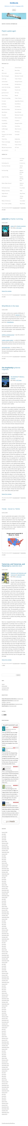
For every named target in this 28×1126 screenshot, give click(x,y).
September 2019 (5, 982)
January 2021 (4, 953)
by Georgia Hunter (12, 704)
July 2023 (4, 899)
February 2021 (5, 951)
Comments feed (5, 688)
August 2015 (4, 1070)
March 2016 (4, 1058)
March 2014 (4, 1101)
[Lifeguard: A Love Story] (3, 751)
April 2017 (4, 1034)
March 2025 (4, 863)
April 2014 (4, 1099)
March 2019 (4, 993)
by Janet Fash (10, 700)
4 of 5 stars (19, 380)
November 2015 (5, 1065)
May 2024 (4, 881)
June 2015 (4, 1074)
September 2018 (5, 1004)
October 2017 (5, 1024)
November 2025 (5, 848)
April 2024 (4, 883)
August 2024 (4, 875)
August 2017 (4, 1027)
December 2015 (5, 1063)
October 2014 (5, 1089)
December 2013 (5, 1107)
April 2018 (4, 1013)
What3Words (10, 322)
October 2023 (5, 893)
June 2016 (4, 1052)
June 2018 (4, 1009)
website (17, 315)
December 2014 (5, 1085)
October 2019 (5, 980)
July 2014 (4, 1094)
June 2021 (4, 944)
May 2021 (4, 946)
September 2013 (5, 1112)
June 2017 (4, 1031)
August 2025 (4, 854)
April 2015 (4, 1078)
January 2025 (4, 866)
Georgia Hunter (9, 770)
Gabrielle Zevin (21, 575)
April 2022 (4, 926)
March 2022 (4, 928)
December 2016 (5, 1042)
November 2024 (5, 870)
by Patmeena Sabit (9, 706)
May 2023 (4, 902)
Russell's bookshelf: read (10, 725)
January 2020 (4, 975)
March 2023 (4, 906)
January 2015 (4, 1083)
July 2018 (4, 1007)
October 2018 (5, 1002)
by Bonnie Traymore (11, 368)
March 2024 (4, 884)
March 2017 (4, 1036)
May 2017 (4, 1033)
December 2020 (5, 955)
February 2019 (5, 995)
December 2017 (5, 1020)
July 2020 (4, 964)
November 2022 (5, 913)
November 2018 (5, 1000)
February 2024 (5, 886)
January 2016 (4, 1061)
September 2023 (5, 895)
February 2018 (5, 1016)
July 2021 (4, 942)
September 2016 (5, 1047)
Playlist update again (9, 31)
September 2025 (5, 852)
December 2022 (5, 911)
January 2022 (4, 931)
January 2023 (4, 910)
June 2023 (4, 901)
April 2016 (4, 1056)
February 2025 (5, 865)
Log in (3, 684)
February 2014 (5, 1103)
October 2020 (5, 958)
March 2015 (4, 1080)
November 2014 (5, 1087)
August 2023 (4, 897)
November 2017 (5, 1022)
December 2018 (5, 998)
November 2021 (5, 935)
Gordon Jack (8, 730)
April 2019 (4, 991)
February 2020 (5, 973)
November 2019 (5, 978)
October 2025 (5, 850)
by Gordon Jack (12, 698)
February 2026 (5, 843)
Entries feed (4, 686)
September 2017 (5, 1025)
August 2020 (4, 962)
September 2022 (5, 917)
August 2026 (4, 832)
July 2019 (4, 986)
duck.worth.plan (6, 347)
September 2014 (5, 1090)
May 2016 (4, 1054)
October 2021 (5, 937)
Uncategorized (16, 207)
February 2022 (5, 930)
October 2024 (5, 872)
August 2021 (4, 940)
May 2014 (4, 1098)
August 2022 (4, 919)
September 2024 (5, 874)
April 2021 (4, 948)
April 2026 (4, 839)
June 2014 (4, 1096)
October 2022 (5, 915)
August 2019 (4, 984)
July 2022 (4, 921)
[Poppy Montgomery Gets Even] (3, 730)
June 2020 (4, 966)
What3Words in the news (10, 306)
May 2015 (4, 1076)
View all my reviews (6, 291)
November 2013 (5, 1108)
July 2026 (4, 834)
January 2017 (4, 1040)
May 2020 (4, 968)
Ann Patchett (8, 804)
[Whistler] (3, 805)
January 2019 (4, 996)
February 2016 (5, 1060)
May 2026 (4, 837)
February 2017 (5, 1038)
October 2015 (5, 1067)
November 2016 (5, 1043)
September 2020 (5, 960)
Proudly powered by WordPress (8, 1123)
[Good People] (3, 788)
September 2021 (5, 939)
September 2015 (5, 1069)
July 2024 (4, 877)
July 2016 (4, 1051)
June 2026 (4, 836)
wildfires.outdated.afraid (8, 335)
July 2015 (4, 1072)
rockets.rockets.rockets (7, 340)
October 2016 (5, 1045)
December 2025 (5, 846)
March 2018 (4, 1014)
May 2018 (4, 1011)
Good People (8, 785)
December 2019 (5, 977)
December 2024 (5, 868)
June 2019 (4, 987)
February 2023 (5, 908)
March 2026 (4, 841)
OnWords (14, 3)
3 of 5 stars (19, 228)
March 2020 (4, 971)
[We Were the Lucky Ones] (3, 770)
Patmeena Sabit (9, 787)
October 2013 (5, 1110)
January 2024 (4, 888)
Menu (14, 9)
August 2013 (4, 1114)
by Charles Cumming (12, 219)
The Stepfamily (14, 376)
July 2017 (4, 1029)
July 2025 (4, 855)
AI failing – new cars (6, 702)
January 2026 (4, 845)
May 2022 (4, 924)
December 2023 (5, 890)
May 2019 (4, 989)
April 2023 (4, 904)
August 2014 (4, 1092)
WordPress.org (5, 689)
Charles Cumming (21, 226)
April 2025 (4, 861)
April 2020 (4, 969)
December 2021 (5, 933)
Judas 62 (13, 226)
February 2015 (5, 1081)
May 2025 (4, 859)
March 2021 (4, 949)
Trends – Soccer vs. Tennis (11, 509)
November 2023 (5, 892)
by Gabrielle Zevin (13, 565)
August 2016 (4, 1049)
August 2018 (4, 1005)
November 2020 (5, 957)
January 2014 (4, 1105)
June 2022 (4, 922)
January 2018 (4, 1018)
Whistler (7, 802)
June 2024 (4, 879)
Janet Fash (8, 751)
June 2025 (4, 857)
